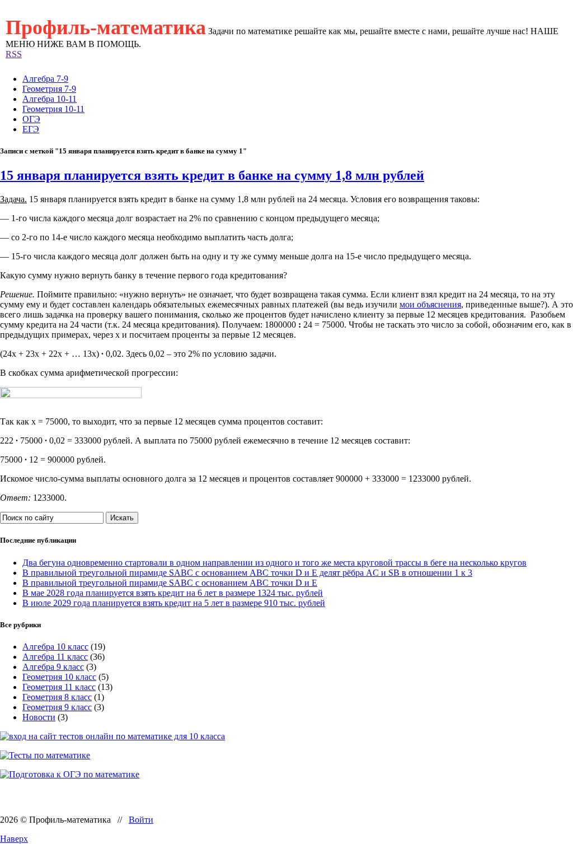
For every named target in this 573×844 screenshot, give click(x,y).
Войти (141, 819)
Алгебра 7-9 (45, 78)
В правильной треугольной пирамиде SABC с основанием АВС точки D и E (169, 582)
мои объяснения (430, 304)
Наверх (14, 838)
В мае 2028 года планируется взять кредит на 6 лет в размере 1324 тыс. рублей (172, 593)
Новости (38, 717)
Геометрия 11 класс (59, 687)
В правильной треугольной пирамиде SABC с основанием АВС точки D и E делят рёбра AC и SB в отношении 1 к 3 (247, 572)
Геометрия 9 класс (57, 707)
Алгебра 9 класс (53, 667)
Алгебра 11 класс (55, 656)
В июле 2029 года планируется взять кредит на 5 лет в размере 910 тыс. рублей (173, 603)
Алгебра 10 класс (55, 646)
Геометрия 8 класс (57, 697)
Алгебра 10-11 (49, 99)
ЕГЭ (30, 129)
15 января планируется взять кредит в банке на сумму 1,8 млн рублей (212, 175)
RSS (14, 54)
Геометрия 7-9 (49, 89)
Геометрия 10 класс (59, 677)
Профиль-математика (106, 27)
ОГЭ (31, 119)
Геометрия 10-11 (53, 109)
